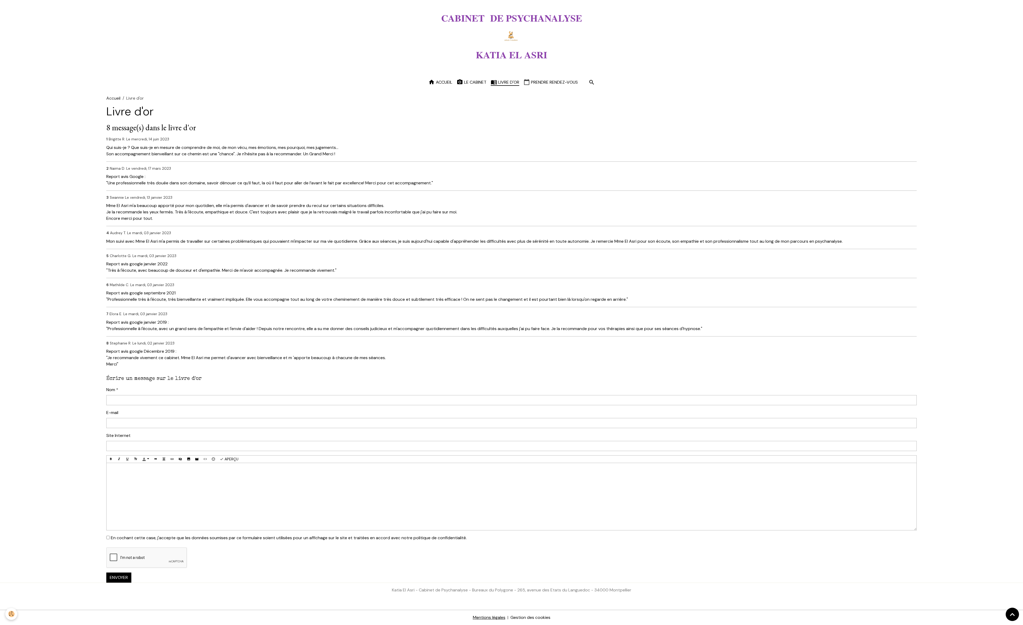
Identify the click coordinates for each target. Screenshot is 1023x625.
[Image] (188, 459)
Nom (110, 389)
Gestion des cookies (530, 617)
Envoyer (119, 577)
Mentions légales (489, 617)
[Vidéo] (197, 459)
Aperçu (231, 459)
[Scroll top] (1012, 614)
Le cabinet (474, 82)
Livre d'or (508, 82)
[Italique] (119, 459)
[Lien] (172, 459)
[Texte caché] (180, 459)
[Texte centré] (164, 459)
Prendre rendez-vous (554, 82)
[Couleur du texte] (146, 459)
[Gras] (111, 459)
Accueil (443, 82)
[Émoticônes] (213, 459)
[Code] (205, 459)
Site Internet (118, 435)
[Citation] (155, 459)
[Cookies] (11, 614)
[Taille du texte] (135, 459)
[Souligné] (127, 459)
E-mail (112, 412)
